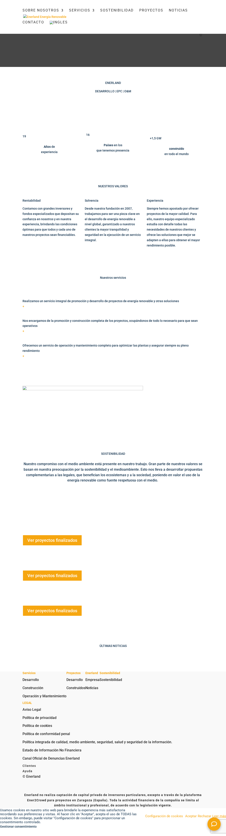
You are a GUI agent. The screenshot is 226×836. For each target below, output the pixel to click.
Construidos (75, 688)
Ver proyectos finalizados (52, 540)
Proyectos (151, 10)
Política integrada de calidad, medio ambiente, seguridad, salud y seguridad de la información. (97, 742)
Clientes (29, 766)
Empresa (92, 680)
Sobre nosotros (41, 10)
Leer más (219, 816)
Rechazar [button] (204, 816)
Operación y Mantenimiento (44, 696)
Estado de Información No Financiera (52, 750)
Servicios (79, 10)
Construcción (33, 688)
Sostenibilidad (117, 10)
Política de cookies (37, 726)
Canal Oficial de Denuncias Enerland (51, 758)
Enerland (47, 516)
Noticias (178, 10)
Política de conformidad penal (46, 734)
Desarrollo (31, 680)
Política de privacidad (39, 718)
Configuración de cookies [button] (164, 816)
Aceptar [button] (191, 816)
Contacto (33, 22)
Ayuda (27, 771)
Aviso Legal (32, 709)
